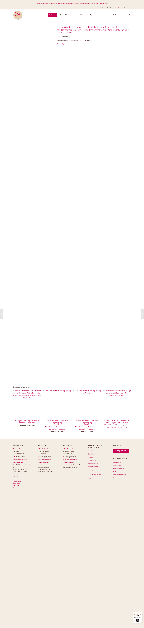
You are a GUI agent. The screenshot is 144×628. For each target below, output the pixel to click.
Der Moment (91, 454)
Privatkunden (118, 8)
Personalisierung (93, 463)
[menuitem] (102, 7)
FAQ (89, 479)
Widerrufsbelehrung (118, 468)
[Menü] (141, 613)
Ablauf (93, 471)
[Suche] (129, 15)
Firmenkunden (127, 8)
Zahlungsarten (117, 462)
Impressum (116, 478)
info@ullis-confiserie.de (20, 459)
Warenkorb (110, 8)
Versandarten (117, 465)
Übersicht (91, 451)
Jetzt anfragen (92, 482)
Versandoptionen (96, 474)
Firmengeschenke (93, 460)
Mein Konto (102, 8)
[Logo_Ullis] (18, 15)
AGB (114, 471)
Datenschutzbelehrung (119, 475)
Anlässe (90, 457)
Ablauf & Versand (93, 466)
